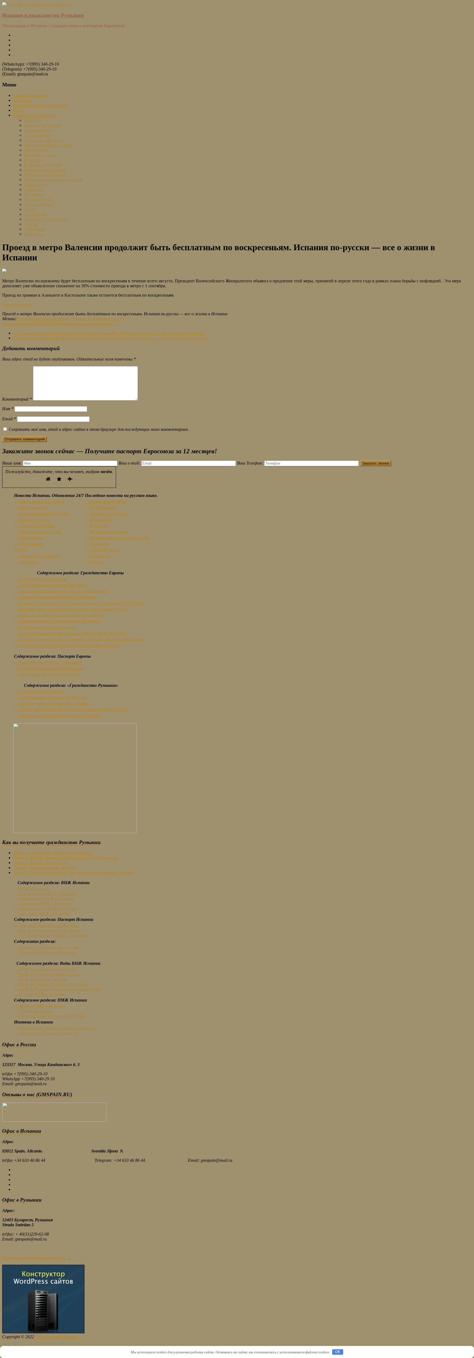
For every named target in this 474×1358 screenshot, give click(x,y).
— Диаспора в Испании (106, 513)
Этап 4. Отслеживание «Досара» (45, 867)
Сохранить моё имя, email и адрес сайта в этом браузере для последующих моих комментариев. (99, 429)
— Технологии (97, 555)
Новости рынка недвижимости (53, 179)
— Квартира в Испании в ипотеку (46, 1033)
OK (337, 1352)
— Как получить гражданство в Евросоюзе (55, 597)
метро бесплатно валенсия (98, 318)
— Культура (96, 525)
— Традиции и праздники (37, 555)
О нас (18, 110)
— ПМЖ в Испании (32, 1011)
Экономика (34, 229)
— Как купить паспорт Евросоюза (46, 674)
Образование (36, 184)
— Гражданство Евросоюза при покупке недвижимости (67, 645)
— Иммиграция (99, 519)
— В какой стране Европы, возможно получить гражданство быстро (80, 639)
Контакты (22, 100)
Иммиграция (36, 150)
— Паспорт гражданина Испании (46, 925)
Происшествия (38, 199)
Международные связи (45, 174)
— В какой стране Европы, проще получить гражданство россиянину (79, 603)
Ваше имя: (12, 463)
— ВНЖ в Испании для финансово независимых (58, 989)
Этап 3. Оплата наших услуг (40, 862)
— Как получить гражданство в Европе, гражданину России (71, 609)
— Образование (28, 537)
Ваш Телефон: (250, 463)
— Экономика (26, 561)
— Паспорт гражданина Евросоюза (48, 662)
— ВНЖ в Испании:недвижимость (47, 974)
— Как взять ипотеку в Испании (44, 952)
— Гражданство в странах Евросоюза (50, 585)
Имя (7, 408)
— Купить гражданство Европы (45, 627)
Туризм (31, 224)
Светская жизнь (39, 204)
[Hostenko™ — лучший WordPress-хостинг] (43, 1331)
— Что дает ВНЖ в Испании (42, 913)
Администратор (18, 323)
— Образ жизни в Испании (39, 501)
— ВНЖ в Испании (31, 888)
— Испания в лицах (31, 519)
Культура (32, 160)
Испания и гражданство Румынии (43, 15)
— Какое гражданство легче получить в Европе (59, 615)
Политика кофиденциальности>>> (35, 1257)
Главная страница (29, 95)
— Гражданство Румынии (39, 691)
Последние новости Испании (40, 105)
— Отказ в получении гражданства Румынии (57, 715)
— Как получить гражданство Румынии (52, 703)
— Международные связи (37, 531)
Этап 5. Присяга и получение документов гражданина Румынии (73, 872)
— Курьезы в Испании (34, 525)
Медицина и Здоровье (45, 169)
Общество (33, 189)
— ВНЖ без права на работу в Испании (51, 984)
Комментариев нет (95, 323)
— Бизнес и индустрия (105, 501)
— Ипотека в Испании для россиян (46, 947)
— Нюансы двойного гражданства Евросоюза (57, 621)
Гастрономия (36, 135)
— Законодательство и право (41, 513)
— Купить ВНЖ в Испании (39, 994)
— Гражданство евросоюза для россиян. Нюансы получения (70, 633)
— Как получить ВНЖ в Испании (45, 893)
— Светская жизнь (103, 549)
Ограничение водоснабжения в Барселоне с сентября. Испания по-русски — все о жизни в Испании (108, 333)
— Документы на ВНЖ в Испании (46, 908)
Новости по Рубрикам (34, 115)
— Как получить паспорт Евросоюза (48, 668)
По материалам (17, 304)
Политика (33, 194)
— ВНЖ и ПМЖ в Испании (39, 1006)
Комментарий (17, 399)
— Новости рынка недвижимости (117, 537)
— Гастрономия (100, 507)
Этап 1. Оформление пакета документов (52, 852)
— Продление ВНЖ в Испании (42, 903)
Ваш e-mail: (130, 463)
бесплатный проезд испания (42, 318)
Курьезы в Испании (42, 164)
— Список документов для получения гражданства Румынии (71, 709)
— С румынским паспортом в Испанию (50, 935)
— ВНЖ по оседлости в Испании (45, 969)
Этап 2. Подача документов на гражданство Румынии (65, 857)
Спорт (30, 209)
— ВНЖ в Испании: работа (40, 979)
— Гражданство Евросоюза (40, 579)
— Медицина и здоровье (107, 531)
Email (9, 419)
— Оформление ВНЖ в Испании (44, 898)
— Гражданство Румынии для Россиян (50, 697)
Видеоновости (37, 130)
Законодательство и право (48, 145)
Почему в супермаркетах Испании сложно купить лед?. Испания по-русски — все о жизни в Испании (110, 338)
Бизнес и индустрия (42, 125)
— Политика (97, 543)
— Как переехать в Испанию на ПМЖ (49, 1016)
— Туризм (94, 561)
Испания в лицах (40, 155)
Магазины (33, 234)
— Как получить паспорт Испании (47, 930)
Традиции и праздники (45, 219)
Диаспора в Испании (44, 140)
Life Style (32, 120)
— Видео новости (30, 507)
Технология (35, 214)
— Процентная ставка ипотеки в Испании (54, 1028)
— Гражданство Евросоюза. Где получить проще (61, 591)
